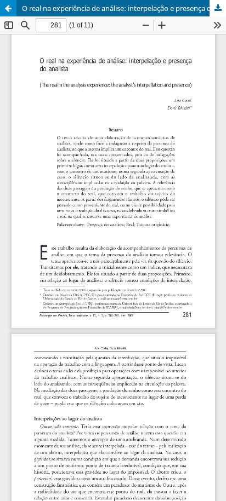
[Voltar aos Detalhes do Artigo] (8, 8)
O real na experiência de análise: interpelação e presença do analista (124, 8)
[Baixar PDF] (218, 8)
